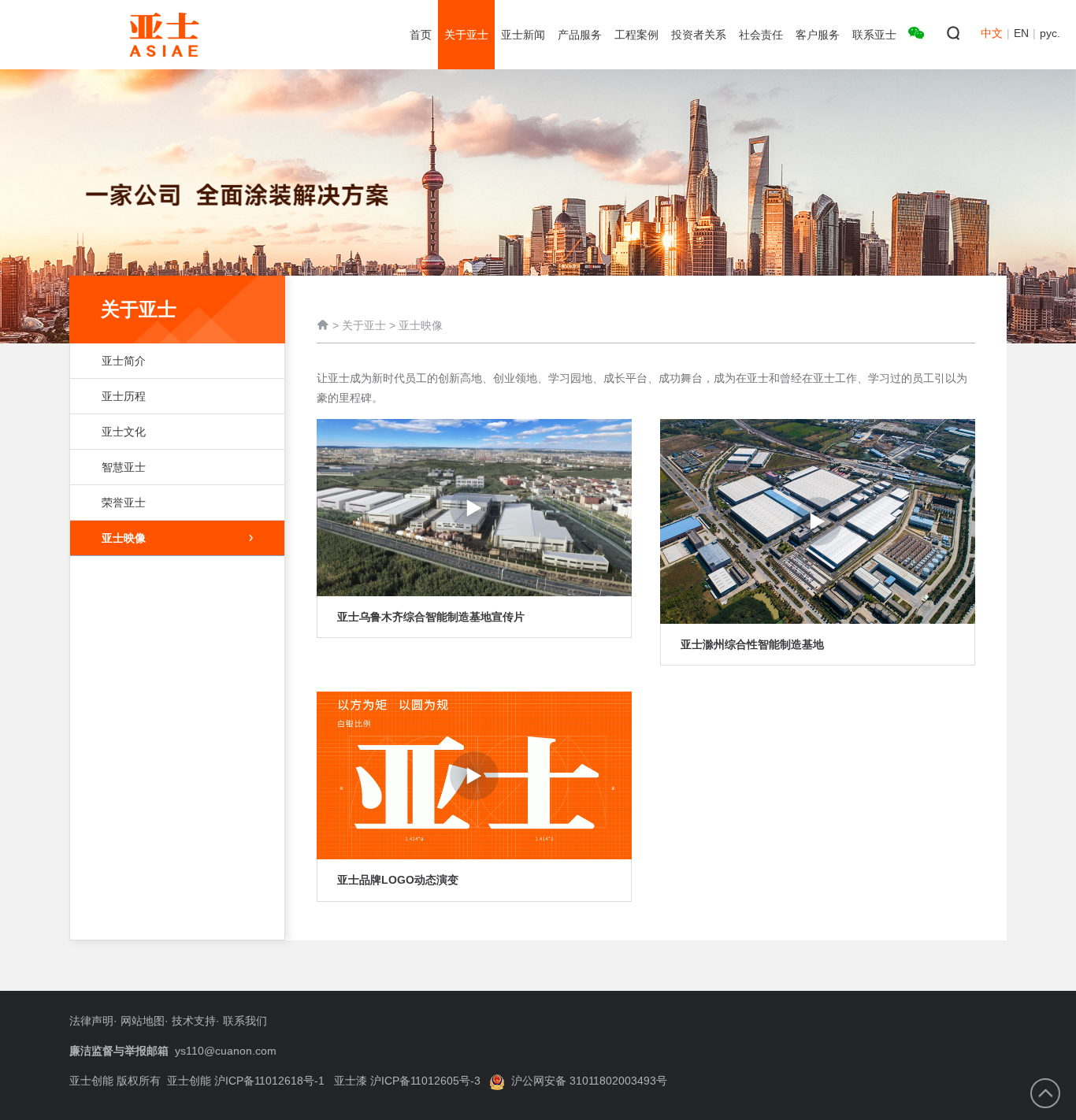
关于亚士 (364, 325)
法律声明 (91, 1020)
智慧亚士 (124, 467)
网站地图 (143, 1020)
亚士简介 (124, 360)
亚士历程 (124, 396)
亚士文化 (124, 431)
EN (1021, 33)
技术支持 (194, 1020)
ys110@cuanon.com (225, 1050)
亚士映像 (124, 538)
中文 (992, 33)
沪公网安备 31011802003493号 (589, 1080)
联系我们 (245, 1020)
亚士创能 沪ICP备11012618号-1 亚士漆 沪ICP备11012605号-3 (323, 1080)
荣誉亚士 (124, 502)
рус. (1050, 33)
